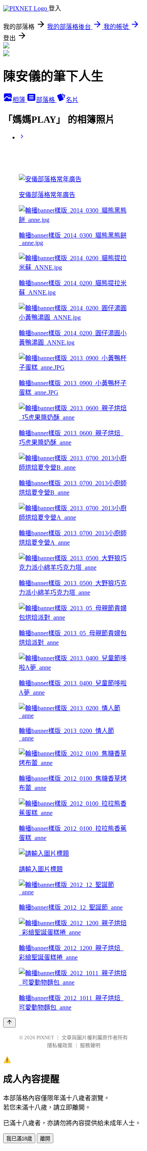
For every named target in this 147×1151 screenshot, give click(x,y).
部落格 (46, 100)
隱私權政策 (60, 1045)
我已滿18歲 (19, 1139)
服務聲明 (90, 1045)
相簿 (20, 100)
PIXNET (45, 1037)
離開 (45, 1139)
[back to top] (9, 1023)
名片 (72, 100)
